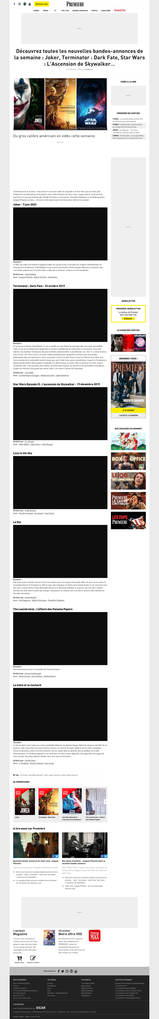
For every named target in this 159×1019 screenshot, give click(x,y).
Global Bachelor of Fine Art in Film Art (44, 1012)
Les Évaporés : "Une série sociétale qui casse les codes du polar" (126, 131)
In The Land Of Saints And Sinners (25, 991)
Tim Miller (29, 372)
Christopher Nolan (88, 983)
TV (55, 11)
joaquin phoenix (54, 775)
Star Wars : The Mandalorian (57, 993)
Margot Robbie (86, 993)
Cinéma (36, 11)
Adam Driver (35, 444)
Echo (49, 991)
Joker (17, 204)
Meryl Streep (24, 676)
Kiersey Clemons (37, 763)
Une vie (15, 986)
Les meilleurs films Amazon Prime (127, 998)
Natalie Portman (26, 513)
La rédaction (88, 69)
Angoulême (105, 11)
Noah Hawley (30, 510)
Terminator (24, 775)
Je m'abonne (128, 410)
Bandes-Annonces (80, 11)
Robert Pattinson (39, 600)
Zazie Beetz (53, 277)
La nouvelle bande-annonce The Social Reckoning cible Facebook (128, 120)
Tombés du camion (20, 988)
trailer (63, 775)
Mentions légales (18, 1016)
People (94, 11)
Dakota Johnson (87, 988)
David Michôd (30, 597)
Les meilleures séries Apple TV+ (126, 993)
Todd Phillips (30, 274)
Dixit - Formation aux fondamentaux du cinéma (81, 1012)
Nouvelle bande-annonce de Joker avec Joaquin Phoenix (36, 862)
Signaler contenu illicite (32, 1016)
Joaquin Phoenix (26, 277)
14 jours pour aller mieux (22, 998)
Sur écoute (51, 995)
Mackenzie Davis (47, 375)
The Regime (51, 986)
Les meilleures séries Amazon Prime (128, 991)
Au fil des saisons (19, 993)
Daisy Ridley (24, 444)
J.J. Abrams (29, 441)
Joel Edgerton (25, 600)
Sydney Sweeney (87, 991)
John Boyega (47, 444)
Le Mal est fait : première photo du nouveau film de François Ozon (127, 125)
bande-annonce (72, 775)
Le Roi (17, 522)
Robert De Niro (40, 277)
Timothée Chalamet (56, 600)
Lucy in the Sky (22, 453)
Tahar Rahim (85, 995)
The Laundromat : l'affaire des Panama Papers (43, 609)
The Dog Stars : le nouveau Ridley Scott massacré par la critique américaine (128, 137)
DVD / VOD (65, 11)
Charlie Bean (30, 760)
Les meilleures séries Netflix (125, 988)
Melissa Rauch (50, 676)
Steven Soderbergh (33, 673)
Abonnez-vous (42, 4)
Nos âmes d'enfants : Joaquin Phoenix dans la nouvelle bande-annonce (83, 862)
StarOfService (61, 1012)
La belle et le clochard (27, 685)
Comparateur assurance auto (22, 1012)
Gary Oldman (36, 676)
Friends (50, 983)
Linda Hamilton (62, 375)
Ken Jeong (49, 763)
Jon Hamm (38, 513)
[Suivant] (105, 801)
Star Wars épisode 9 (36, 775)
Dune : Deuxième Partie (21, 983)
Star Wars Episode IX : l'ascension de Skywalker (44, 384)
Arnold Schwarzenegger (29, 375)
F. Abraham (24, 763)
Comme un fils (18, 995)
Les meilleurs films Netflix (124, 995)
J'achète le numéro (128, 415)
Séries (45, 11)
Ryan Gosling (86, 986)
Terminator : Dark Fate (28, 285)
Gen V (49, 988)
